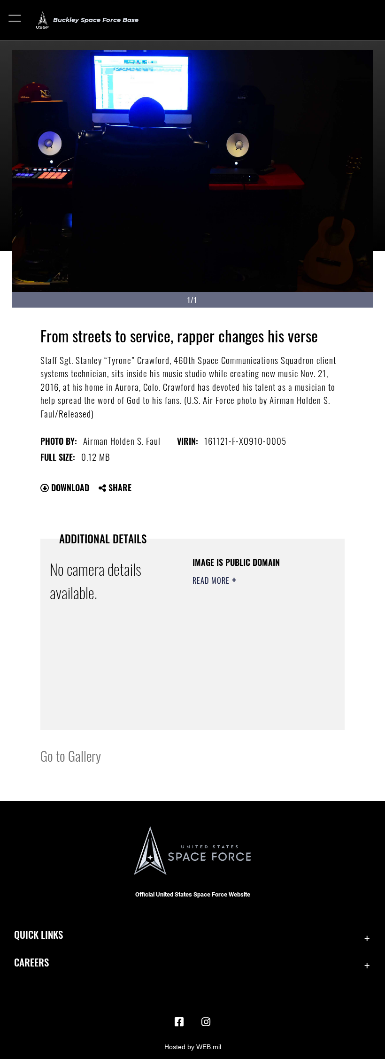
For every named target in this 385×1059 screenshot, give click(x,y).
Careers (31, 962)
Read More (212, 580)
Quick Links (38, 934)
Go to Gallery (70, 755)
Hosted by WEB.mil (192, 1047)
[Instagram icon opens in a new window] (206, 1022)
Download (69, 487)
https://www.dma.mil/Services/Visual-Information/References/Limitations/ (249, 699)
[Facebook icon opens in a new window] (179, 1022)
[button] (15, 20)
